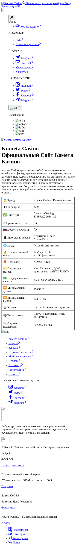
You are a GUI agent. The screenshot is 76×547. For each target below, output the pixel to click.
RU (19, 6)
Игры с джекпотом (12, 465)
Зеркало (13, 347)
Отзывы (13, 360)
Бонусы (13, 343)
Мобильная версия (20, 356)
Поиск (16, 542)
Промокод (14, 365)
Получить (7, 486)
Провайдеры (20, 529)
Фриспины (8, 507)
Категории (19, 534)
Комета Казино (17, 338)
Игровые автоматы (20, 352)
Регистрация (9, 6)
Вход (68, 3)
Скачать (13, 374)
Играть (5, 522)
